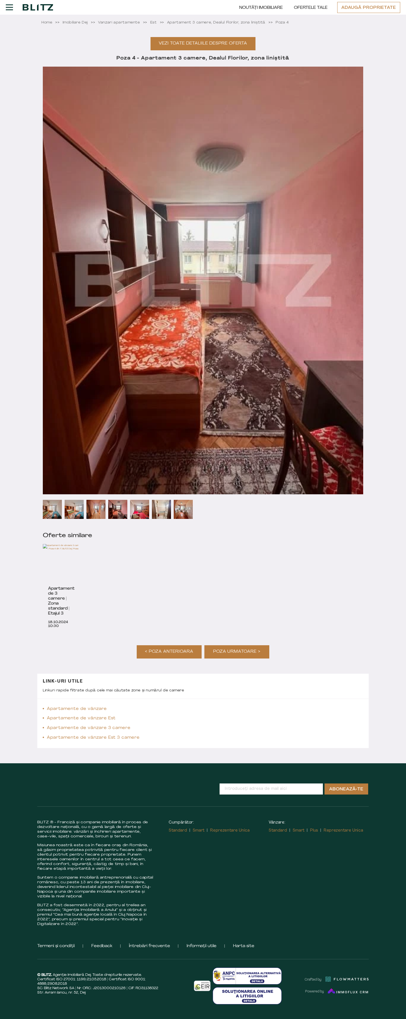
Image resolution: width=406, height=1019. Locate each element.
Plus (314, 831)
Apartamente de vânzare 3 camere (89, 728)
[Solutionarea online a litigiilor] (247, 995)
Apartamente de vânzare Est (81, 718)
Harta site (243, 946)
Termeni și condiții (56, 946)
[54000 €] (72, 563)
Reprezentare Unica (230, 831)
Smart (199, 831)
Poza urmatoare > (237, 652)
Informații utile (202, 946)
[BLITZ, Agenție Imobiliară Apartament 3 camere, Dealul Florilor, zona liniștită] (38, 7)
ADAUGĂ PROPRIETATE (368, 8)
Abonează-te (346, 789)
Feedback (101, 946)
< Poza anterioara (169, 652)
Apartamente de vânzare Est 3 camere (93, 738)
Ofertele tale (311, 8)
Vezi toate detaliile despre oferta (203, 43)
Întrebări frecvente (149, 946)
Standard (178, 831)
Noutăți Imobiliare (261, 8)
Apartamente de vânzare (77, 709)
